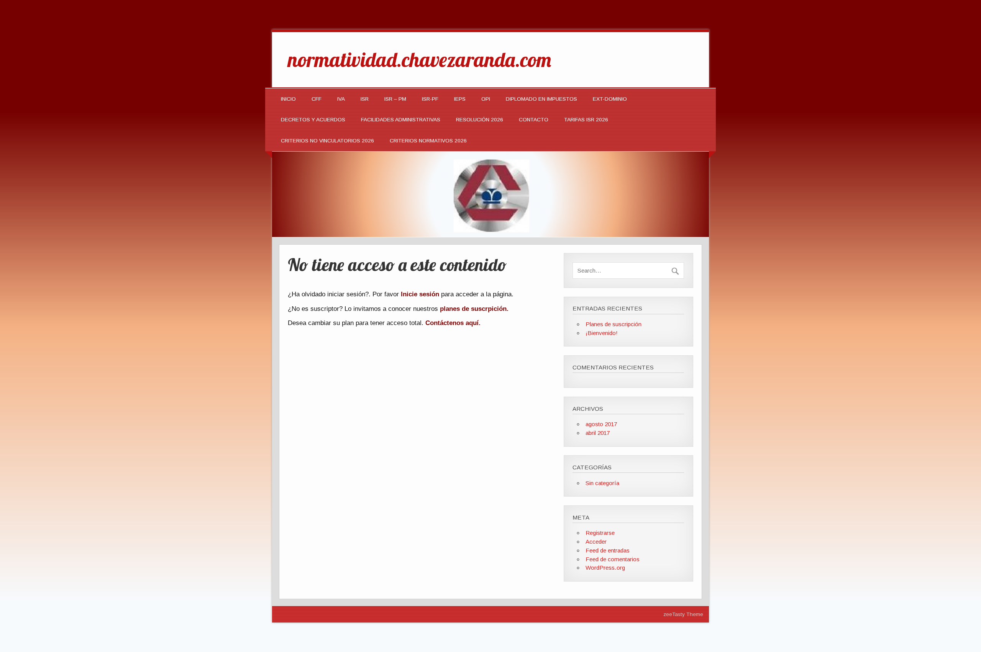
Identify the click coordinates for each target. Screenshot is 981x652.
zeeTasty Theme (683, 614)
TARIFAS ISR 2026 (586, 120)
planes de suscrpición (473, 308)
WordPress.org (605, 567)
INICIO (288, 99)
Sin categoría (602, 483)
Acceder (596, 541)
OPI (485, 99)
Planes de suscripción (613, 324)
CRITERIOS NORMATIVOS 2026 (428, 141)
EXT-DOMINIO (610, 99)
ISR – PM (395, 99)
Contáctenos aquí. (453, 323)
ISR (365, 99)
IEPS (460, 99)
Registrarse (600, 532)
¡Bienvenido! (602, 333)
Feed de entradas (608, 550)
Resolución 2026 (479, 120)
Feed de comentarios (613, 559)
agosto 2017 (601, 424)
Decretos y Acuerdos (313, 120)
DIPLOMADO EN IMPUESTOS (541, 99)
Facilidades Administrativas (400, 120)
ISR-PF (430, 99)
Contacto (533, 120)
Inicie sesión (420, 294)
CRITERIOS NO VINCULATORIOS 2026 (327, 141)
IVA (341, 99)
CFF (317, 99)
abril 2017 (598, 433)
